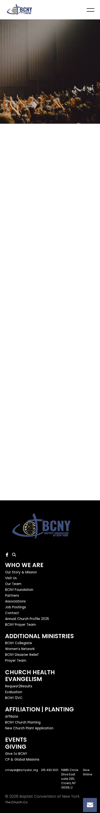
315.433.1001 (49, 770)
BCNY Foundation (19, 589)
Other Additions (20, 423)
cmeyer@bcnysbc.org (21, 770)
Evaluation (13, 692)
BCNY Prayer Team (20, 624)
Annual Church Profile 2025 (27, 619)
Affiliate (11, 716)
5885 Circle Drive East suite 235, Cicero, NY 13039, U (69, 778)
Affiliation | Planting (39, 709)
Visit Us (11, 578)
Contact (12, 613)
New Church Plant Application (29, 728)
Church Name (18, 209)
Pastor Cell (16, 343)
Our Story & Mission (21, 572)
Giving (15, 747)
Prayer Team (15, 661)
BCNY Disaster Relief (22, 655)
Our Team (13, 584)
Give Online (87, 772)
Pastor (11, 290)
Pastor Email (17, 316)
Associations (15, 601)
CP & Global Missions (22, 759)
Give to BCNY (16, 754)
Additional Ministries (39, 636)
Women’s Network (20, 649)
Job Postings (15, 607)
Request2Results (18, 686)
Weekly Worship (21, 450)
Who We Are (24, 565)
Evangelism (23, 679)
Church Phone (19, 263)
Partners (12, 595)
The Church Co (16, 802)
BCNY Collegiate (18, 643)
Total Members (20, 370)
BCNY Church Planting (23, 722)
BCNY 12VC (14, 698)
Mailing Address (21, 236)
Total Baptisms (20, 396)
